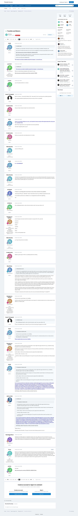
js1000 (9, 80)
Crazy (10, 34)
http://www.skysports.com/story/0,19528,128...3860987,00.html (25, 470)
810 (10, 115)
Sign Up (71, 2)
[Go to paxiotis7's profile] (9, 67)
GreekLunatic (9, 105)
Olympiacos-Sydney (10, 217)
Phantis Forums (8, 2)
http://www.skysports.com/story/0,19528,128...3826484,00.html (27, 52)
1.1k (10, 475)
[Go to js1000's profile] (9, 84)
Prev (8, 39)
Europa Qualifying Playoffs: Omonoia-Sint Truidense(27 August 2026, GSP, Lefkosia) (65, 69)
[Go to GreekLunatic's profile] (9, 109)
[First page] (5, 39)
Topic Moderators (28, 5)
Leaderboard (21, 5)
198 (10, 227)
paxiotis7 (9, 64)
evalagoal (9, 189)
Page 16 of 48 (38, 39)
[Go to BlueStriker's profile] (9, 269)
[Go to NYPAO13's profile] (9, 207)
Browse (11, 5)
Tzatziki (70, 21)
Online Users (23, 8)
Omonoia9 (61, 71)
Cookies (41, 514)
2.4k (10, 405)
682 (10, 212)
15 (17, 39)
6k (10, 458)
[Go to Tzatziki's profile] (67, 22)
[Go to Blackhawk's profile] (58, 64)
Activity (16, 5)
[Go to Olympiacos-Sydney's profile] (9, 221)
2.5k (10, 198)
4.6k (10, 52)
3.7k (10, 184)
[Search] (72, 6)
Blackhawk (61, 66)
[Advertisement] (23, 20)
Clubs (10, 8)
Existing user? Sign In (64, 2)
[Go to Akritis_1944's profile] (9, 399)
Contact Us (37, 514)
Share (45, 34)
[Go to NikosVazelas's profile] (9, 150)
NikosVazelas (9, 146)
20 (26, 39)
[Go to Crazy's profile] (6, 35)
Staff (18, 8)
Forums (5, 8)
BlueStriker (9, 266)
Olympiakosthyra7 (10, 435)
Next (31, 39)
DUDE (9, 43)
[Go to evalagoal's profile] (9, 193)
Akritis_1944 (9, 396)
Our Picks (14, 8)
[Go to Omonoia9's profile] (58, 69)
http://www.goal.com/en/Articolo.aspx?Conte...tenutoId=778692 (26, 73)
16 (19, 39)
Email (62, 95)
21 (28, 39)
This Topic (68, 5)
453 (10, 275)
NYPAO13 (9, 203)
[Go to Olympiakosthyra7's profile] (9, 439)
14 (15, 39)
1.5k (10, 73)
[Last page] (33, 39)
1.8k (10, 445)
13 (13, 39)
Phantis (6, 5)
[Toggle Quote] (16, 46)
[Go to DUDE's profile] (9, 47)
